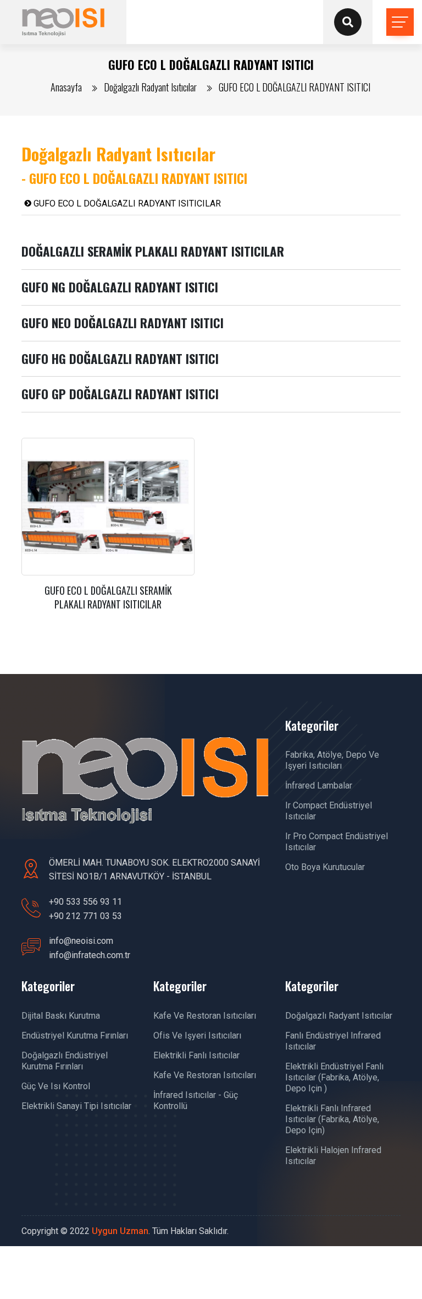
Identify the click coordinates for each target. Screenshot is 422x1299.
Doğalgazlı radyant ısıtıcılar (338, 1015)
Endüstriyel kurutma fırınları (74, 1035)
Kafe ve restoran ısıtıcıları (204, 1015)
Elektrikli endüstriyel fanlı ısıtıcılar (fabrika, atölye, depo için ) (334, 1077)
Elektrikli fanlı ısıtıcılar (196, 1055)
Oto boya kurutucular (325, 867)
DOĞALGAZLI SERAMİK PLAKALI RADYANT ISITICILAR (152, 251)
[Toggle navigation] (400, 22)
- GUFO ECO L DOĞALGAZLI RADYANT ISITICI (134, 178)
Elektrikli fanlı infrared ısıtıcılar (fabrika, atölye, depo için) (332, 1119)
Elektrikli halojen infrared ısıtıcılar (333, 1155)
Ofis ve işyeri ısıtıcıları (197, 1035)
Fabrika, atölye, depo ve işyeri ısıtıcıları (332, 760)
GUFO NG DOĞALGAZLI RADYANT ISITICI (119, 287)
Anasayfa (66, 87)
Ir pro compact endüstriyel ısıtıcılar (336, 841)
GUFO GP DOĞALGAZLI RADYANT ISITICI (120, 393)
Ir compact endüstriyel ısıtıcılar (328, 811)
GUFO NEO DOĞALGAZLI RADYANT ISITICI (122, 322)
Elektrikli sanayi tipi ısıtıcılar (76, 1106)
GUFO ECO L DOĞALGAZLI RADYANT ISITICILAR (126, 203)
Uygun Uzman (120, 1231)
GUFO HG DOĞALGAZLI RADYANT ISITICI (120, 358)
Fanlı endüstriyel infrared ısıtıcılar (333, 1041)
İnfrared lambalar (318, 785)
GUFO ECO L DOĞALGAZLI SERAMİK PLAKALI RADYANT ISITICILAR (108, 597)
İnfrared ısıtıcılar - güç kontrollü (195, 1100)
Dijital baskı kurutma (60, 1015)
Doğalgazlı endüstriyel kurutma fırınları (64, 1061)
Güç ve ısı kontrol (55, 1086)
